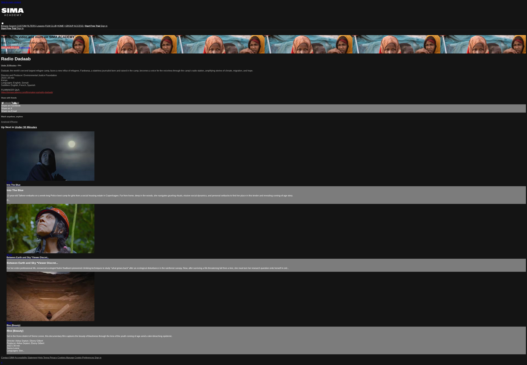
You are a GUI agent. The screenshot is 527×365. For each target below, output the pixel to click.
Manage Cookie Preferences (80, 357)
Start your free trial (10, 47)
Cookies (62, 357)
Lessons (40, 26)
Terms (46, 357)
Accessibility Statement (26, 357)
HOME (60, 26)
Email (16, 103)
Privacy (54, 357)
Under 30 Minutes (8, 65)
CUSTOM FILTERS (26, 26)
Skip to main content (11, 2)
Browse (5, 26)
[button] (2, 23)
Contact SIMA (7, 357)
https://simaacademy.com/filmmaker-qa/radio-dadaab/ (27, 92)
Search (13, 26)
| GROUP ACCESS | (74, 26)
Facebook (6, 103)
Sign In (20, 28)
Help (40, 357)
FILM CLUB (51, 26)
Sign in (104, 26)
